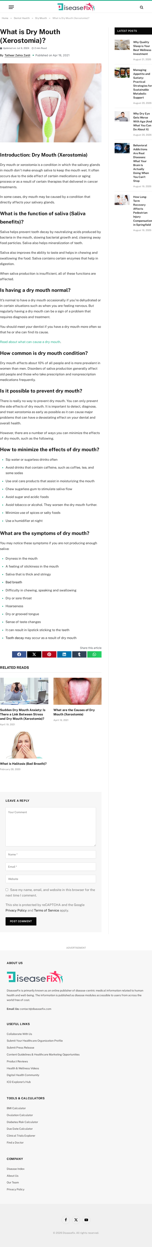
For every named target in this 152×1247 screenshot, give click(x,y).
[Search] (141, 7)
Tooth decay (15, 638)
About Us (12, 1175)
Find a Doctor (15, 1142)
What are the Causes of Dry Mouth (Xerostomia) (74, 712)
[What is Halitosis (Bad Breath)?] (24, 744)
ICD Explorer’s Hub (19, 1081)
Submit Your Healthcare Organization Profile (35, 1040)
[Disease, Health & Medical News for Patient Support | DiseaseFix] (76, 7)
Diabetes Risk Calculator (22, 1122)
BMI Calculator (16, 1108)
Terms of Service (46, 910)
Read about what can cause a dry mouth (30, 342)
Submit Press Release (20, 1047)
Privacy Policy (16, 910)
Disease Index (16, 1168)
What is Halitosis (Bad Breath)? (23, 764)
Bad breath (14, 582)
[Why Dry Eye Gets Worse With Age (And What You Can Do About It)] (122, 116)
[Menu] (11, 7)
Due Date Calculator (20, 1128)
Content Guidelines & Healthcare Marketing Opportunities (43, 1054)
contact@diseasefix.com (35, 1008)
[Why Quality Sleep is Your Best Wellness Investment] (122, 45)
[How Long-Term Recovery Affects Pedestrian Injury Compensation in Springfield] (122, 200)
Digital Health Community (23, 1075)
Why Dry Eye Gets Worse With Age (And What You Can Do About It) (142, 121)
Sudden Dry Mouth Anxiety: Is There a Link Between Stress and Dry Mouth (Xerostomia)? (22, 714)
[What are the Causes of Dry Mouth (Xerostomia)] (77, 691)
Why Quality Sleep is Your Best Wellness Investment (142, 47)
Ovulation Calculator (20, 1115)
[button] (19, 654)
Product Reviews (17, 1061)
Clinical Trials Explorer (21, 1135)
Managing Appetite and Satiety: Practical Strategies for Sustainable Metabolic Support (142, 83)
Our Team (13, 1182)
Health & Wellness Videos (23, 1068)
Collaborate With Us (19, 1034)
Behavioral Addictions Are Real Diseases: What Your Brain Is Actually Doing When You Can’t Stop (141, 163)
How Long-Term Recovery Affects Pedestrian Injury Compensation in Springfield (142, 210)
